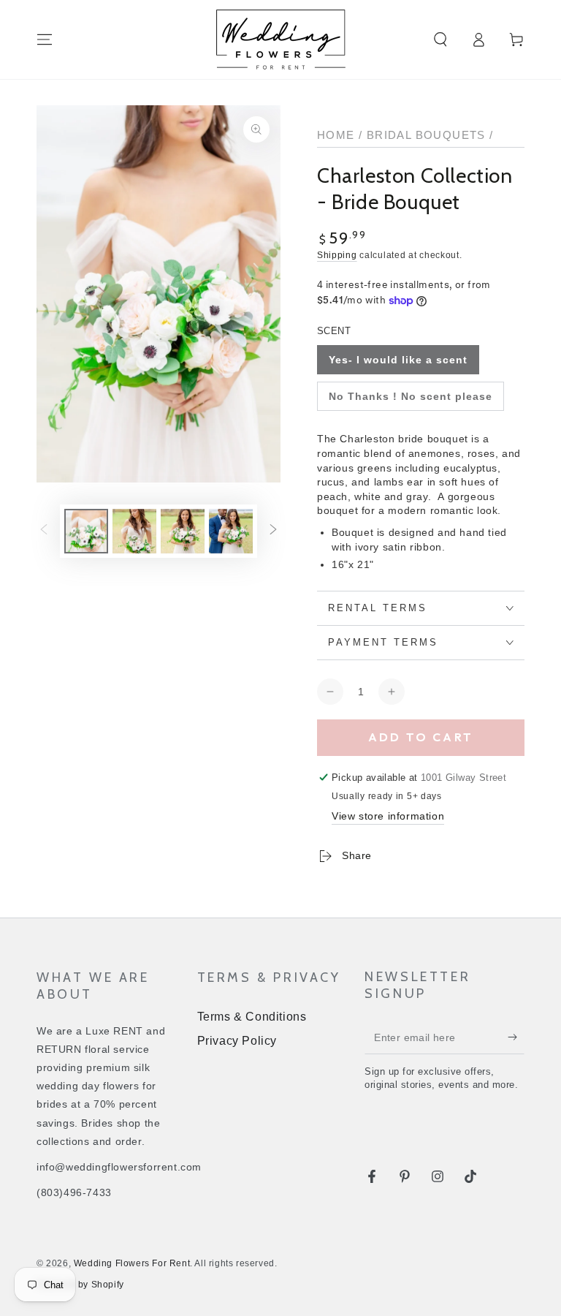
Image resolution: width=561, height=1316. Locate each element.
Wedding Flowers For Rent (132, 1263)
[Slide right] (273, 531)
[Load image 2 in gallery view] (134, 531)
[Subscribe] (516, 1037)
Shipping (337, 255)
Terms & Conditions (252, 1016)
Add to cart (420, 737)
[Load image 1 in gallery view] (86, 531)
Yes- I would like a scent (398, 360)
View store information (388, 816)
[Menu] (45, 39)
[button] (440, 39)
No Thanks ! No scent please (410, 396)
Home (336, 135)
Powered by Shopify (80, 1284)
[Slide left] (44, 531)
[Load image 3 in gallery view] (183, 531)
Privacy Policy (237, 1041)
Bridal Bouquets (426, 135)
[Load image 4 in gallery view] (231, 531)
